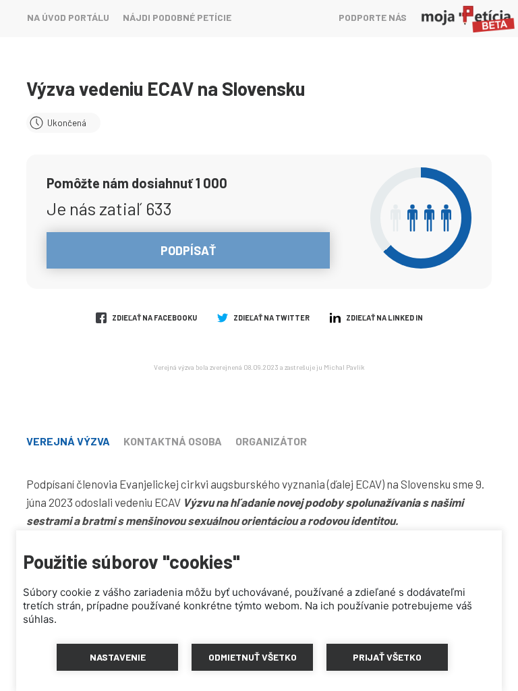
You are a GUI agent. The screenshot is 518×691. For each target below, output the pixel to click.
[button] (117, 657)
